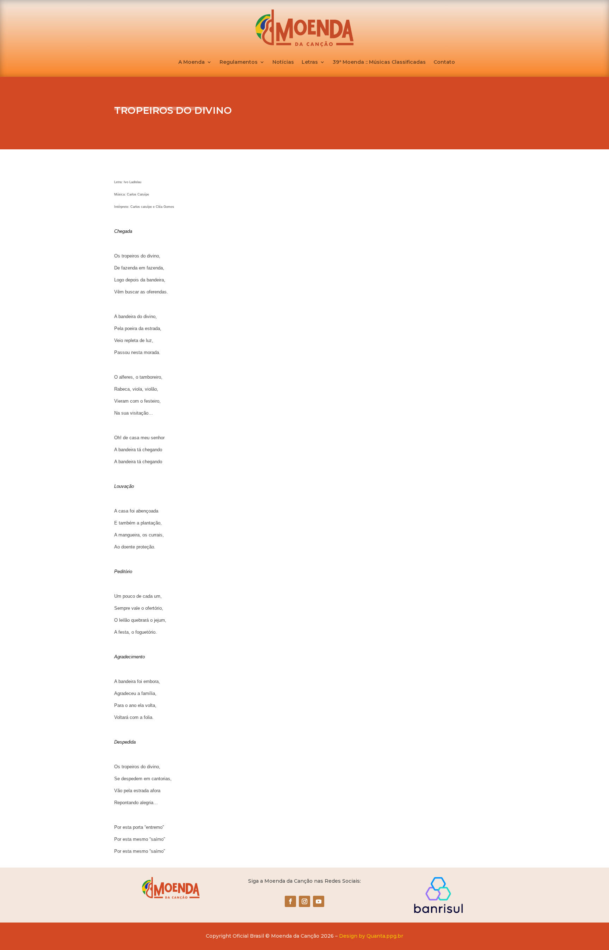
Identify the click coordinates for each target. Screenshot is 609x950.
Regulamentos (239, 62)
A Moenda (191, 62)
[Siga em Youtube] (318, 901)
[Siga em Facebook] (290, 901)
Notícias (283, 62)
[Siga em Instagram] (304, 901)
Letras (310, 62)
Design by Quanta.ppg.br (371, 936)
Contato (444, 62)
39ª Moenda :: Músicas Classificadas (379, 62)
